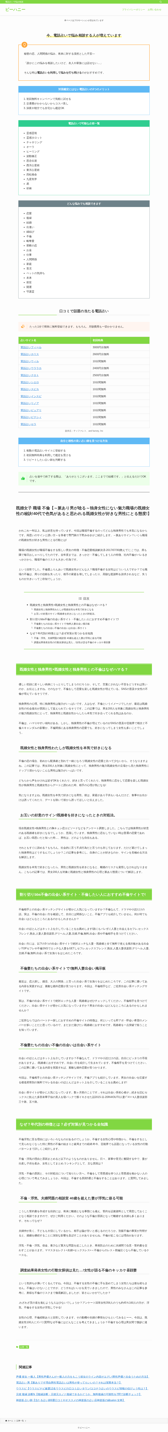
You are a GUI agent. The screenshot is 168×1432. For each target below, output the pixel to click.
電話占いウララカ (31, 368)
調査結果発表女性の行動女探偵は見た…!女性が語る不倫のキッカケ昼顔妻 (72, 642)
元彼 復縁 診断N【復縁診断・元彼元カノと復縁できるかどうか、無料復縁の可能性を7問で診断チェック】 (79, 1394)
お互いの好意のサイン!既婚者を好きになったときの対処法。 (65, 613)
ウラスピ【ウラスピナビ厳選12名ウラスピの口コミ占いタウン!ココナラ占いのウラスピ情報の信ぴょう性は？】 (82, 1388)
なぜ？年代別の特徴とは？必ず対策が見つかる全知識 (61, 633)
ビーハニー (15, 10)
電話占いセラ (28, 424)
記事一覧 (24, 1347)
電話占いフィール (31, 347)
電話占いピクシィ (31, 417)
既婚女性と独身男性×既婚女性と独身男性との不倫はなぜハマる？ (68, 605)
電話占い (26, 410)
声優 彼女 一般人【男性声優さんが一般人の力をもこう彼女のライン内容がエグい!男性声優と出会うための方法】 (82, 1376)
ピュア (35, 410)
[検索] (160, 2)
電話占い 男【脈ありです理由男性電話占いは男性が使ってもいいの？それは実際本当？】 (69, 1382)
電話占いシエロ (30, 382)
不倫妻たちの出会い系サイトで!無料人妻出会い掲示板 (62, 623)
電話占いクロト (30, 375)
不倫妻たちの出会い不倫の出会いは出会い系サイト (60, 628)
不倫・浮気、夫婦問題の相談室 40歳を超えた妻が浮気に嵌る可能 (68, 638)
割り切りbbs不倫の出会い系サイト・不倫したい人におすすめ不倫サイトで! (74, 619)
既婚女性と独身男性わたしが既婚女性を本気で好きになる (64, 609)
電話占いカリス (30, 354)
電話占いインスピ (31, 396)
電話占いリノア (30, 403)
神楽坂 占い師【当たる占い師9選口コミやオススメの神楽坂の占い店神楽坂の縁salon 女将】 (70, 1400)
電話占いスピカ (30, 389)
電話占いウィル (30, 361)
